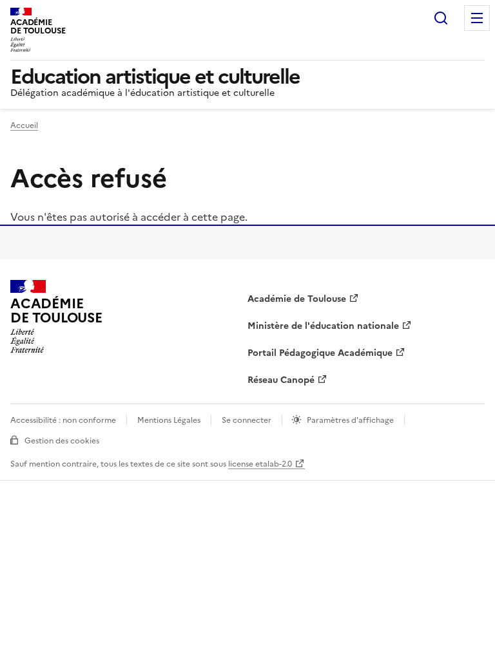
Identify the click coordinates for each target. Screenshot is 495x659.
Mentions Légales (168, 420)
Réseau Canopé (281, 380)
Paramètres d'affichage (350, 420)
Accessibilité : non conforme (63, 420)
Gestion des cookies (61, 441)
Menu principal (477, 18)
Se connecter (246, 420)
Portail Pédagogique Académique (320, 353)
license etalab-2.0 (260, 464)
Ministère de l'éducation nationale (323, 326)
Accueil (24, 125)
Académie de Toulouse (297, 299)
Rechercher (441, 18)
